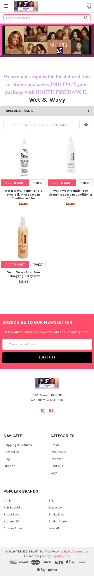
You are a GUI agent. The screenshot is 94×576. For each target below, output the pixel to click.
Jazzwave (55, 507)
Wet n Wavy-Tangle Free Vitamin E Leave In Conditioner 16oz (70, 194)
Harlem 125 (11, 521)
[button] (86, 124)
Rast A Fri (57, 466)
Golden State (58, 521)
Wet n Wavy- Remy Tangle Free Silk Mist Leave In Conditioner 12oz (23, 194)
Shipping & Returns (17, 445)
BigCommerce (78, 551)
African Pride (12, 528)
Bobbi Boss (11, 514)
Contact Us (11, 452)
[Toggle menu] (6, 6)
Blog (6, 459)
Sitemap (9, 466)
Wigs (53, 473)
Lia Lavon (57, 459)
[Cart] (89, 6)
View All (54, 528)
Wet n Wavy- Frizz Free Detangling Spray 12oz (23, 274)
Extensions (58, 452)
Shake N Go (56, 514)
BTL (51, 500)
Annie (7, 500)
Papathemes (60, 556)
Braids (55, 445)
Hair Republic (12, 507)
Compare (38, 182)
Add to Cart (15, 183)
